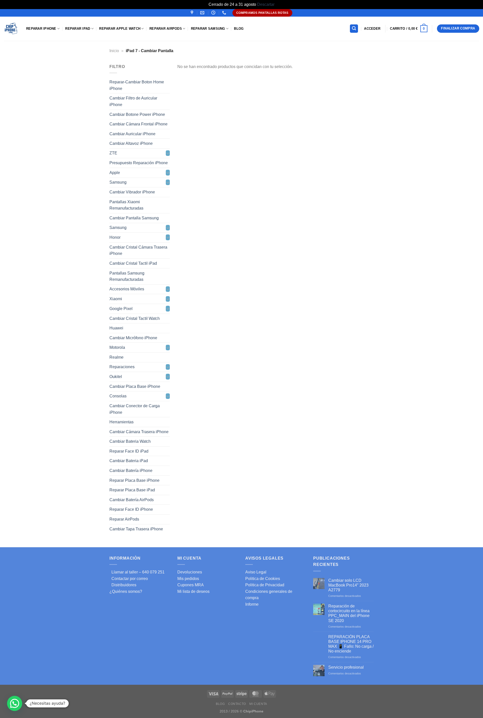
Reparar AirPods (165, 28)
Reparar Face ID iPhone (131, 509)
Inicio (114, 51)
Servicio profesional (346, 667)
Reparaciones (122, 367)
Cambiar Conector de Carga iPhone (134, 409)
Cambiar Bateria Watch (130, 441)
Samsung (118, 182)
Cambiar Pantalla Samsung (134, 218)
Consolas (118, 396)
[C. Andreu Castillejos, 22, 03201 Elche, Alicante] (192, 12)
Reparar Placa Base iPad (132, 490)
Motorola (117, 347)
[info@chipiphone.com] (203, 12)
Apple (114, 172)
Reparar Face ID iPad (128, 451)
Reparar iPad (77, 28)
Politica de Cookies (262, 578)
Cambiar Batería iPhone (130, 470)
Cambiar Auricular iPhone (132, 133)
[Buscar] (354, 28)
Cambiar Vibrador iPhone (132, 192)
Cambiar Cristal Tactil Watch (134, 318)
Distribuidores (122, 585)
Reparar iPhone (41, 28)
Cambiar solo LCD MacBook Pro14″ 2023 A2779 (348, 585)
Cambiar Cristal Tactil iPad (133, 263)
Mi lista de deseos (193, 591)
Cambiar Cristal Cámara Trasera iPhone (138, 250)
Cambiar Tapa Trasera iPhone (136, 529)
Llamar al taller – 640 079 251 (137, 572)
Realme (116, 357)
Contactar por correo (128, 578)
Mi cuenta (258, 704)
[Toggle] (168, 153)
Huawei (116, 328)
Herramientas (121, 422)
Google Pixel (121, 308)
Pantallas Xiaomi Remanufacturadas (126, 204)
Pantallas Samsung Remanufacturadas (126, 276)
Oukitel (115, 376)
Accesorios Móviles (126, 289)
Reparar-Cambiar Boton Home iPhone (136, 85)
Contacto (237, 704)
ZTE (113, 153)
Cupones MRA (190, 585)
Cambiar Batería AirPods (131, 499)
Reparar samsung (208, 28)
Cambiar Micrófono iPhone (133, 337)
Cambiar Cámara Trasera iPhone (139, 431)
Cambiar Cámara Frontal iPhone (138, 124)
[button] (14, 703)
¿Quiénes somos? (125, 591)
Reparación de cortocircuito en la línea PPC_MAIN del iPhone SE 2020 (349, 613)
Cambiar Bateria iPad (128, 461)
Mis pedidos (188, 578)
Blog (239, 28)
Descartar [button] (265, 4)
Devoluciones (189, 572)
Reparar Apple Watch (119, 28)
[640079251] (224, 12)
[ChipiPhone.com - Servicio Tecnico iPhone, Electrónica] (11, 28)
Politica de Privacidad (264, 585)
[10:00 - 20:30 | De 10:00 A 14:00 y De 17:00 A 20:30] (214, 12)
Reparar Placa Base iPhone (134, 480)
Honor (114, 237)
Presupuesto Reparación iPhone (138, 163)
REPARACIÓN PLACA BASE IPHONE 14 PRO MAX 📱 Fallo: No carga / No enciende (351, 644)
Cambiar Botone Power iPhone (137, 114)
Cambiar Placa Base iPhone (134, 386)
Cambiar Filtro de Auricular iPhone (133, 101)
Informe (252, 604)
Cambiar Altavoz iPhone (131, 143)
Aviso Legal (255, 572)
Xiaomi (115, 299)
